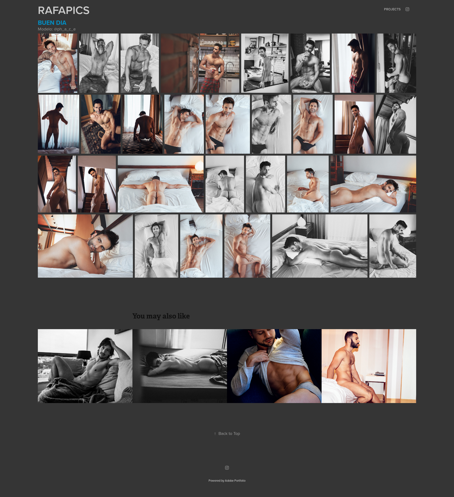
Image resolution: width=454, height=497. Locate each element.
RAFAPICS (64, 10)
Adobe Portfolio (235, 480)
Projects (392, 9)
